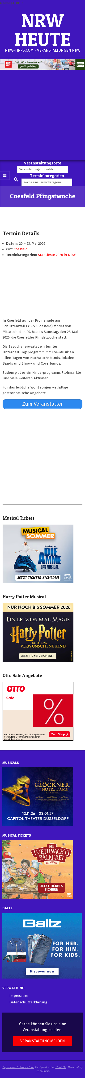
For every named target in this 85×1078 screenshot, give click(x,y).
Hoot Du (60, 1067)
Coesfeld (21, 249)
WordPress (42, 1071)
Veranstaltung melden (42, 1041)
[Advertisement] (42, 115)
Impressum (18, 996)
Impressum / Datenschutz (18, 1067)
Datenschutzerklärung (28, 1002)
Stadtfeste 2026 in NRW (57, 255)
